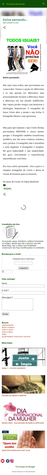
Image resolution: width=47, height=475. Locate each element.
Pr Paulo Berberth (16, 4)
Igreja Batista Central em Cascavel (16, 336)
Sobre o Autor (7, 330)
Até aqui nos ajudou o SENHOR (14, 395)
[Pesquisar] (43, 4)
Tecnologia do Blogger (25, 467)
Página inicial (7, 325)
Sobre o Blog (7, 332)
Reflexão (7, 188)
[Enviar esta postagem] (4, 186)
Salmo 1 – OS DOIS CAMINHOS (14, 368)
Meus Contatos (8, 327)
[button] (4, 27)
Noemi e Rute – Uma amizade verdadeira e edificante (23, 423)
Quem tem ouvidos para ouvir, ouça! (16, 450)
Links (4, 334)
